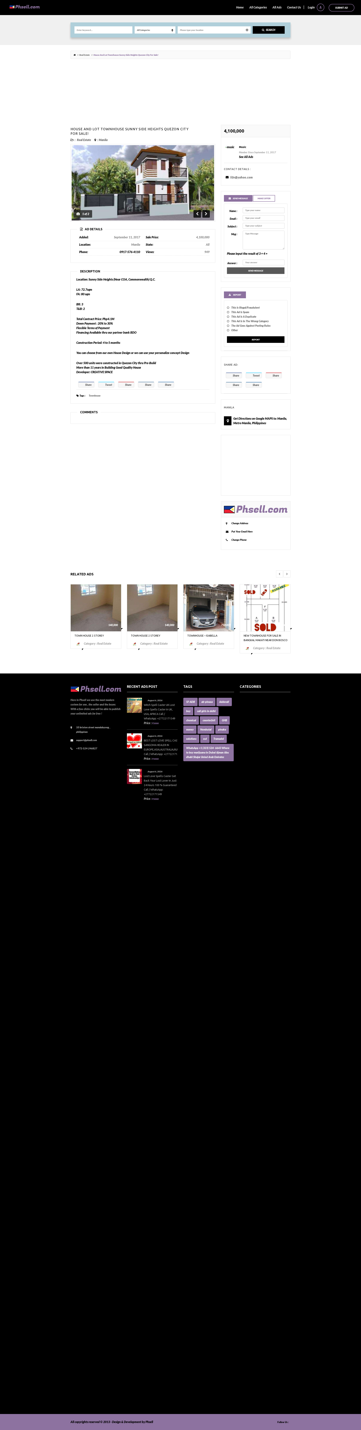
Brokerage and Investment (257, 862)
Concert (245, 948)
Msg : (234, 234)
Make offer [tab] (264, 198)
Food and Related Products (257, 1021)
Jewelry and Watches (253, 1111)
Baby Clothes (248, 795)
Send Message (255, 270)
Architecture (248, 763)
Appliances (247, 758)
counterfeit (209, 720)
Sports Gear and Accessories (257, 1346)
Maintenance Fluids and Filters (259, 1138)
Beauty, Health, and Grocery (257, 817)
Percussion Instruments (254, 1256)
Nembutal (206, 729)
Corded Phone (249, 962)
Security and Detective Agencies (260, 1319)
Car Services (247, 885)
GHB (224, 720)
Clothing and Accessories (255, 921)
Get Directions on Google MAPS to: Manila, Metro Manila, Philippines (260, 421)
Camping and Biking (252, 880)
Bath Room (247, 813)
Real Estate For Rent (252, 1287)
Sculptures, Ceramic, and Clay (258, 1314)
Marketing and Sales (253, 1147)
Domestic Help (249, 980)
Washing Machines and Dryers (259, 1400)
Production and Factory (254, 1274)
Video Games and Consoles (256, 1396)
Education (246, 989)
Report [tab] (237, 294)
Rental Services (249, 1301)
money (190, 729)
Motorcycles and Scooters (256, 1183)
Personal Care (248, 1265)
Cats (242, 903)
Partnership (247, 1242)
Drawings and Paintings (255, 984)
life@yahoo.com (241, 177)
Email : (233, 218)
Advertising (247, 740)
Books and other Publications (258, 849)
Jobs (242, 1115)
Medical (245, 1156)
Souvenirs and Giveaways (256, 1337)
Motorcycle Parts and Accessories (261, 1179)
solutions (191, 738)
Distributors (247, 971)
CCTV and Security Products (257, 908)
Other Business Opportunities (259, 1233)
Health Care (247, 1039)
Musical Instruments (253, 1197)
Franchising (247, 1025)
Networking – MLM (252, 1201)
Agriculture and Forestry (255, 749)
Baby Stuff (246, 799)
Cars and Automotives (254, 890)
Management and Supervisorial (259, 1143)
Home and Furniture (252, 1043)
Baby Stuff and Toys (252, 804)
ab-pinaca (207, 701)
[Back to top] (348, 1406)
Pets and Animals (251, 1269)
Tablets (244, 1355)
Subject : (232, 226)
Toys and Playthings (252, 1369)
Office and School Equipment (258, 1219)
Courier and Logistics (253, 966)
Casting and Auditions (254, 899)
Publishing (246, 1278)
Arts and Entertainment (255, 772)
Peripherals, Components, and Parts (262, 1260)
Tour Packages (249, 1364)
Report (256, 339)
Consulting (246, 953)
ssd (205, 738)
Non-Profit (246, 1210)
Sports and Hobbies (252, 1341)
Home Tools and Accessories (257, 1048)
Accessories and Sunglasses (257, 722)
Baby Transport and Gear (255, 808)
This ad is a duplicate (243, 316)
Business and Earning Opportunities (262, 867)
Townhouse (94, 395)
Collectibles (247, 926)
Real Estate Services (252, 1296)
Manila (103, 140)
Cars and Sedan (249, 894)
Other (234, 330)
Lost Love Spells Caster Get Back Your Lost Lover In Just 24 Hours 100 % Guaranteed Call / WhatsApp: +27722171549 (160, 785)
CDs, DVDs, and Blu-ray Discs (258, 912)
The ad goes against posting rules (251, 325)
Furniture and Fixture (253, 1030)
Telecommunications (253, 1359)
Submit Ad (341, 7)
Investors (245, 1106)
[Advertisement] (180, 93)
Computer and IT (250, 939)
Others (244, 1237)
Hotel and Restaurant (253, 1061)
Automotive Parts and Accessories (261, 790)
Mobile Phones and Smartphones (260, 1170)
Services (245, 1323)
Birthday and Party (252, 831)
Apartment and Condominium (259, 754)
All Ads (276, 7)
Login (311, 7)
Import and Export (251, 1084)
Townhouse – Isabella (202, 635)
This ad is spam (240, 312)
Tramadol (218, 738)
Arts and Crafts (249, 768)
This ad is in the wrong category (250, 321)
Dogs (243, 975)
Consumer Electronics (253, 957)
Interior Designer (250, 1097)
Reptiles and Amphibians (256, 1305)
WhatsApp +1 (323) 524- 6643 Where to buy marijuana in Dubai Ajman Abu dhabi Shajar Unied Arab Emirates (207, 752)
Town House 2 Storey (89, 635)
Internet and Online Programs (259, 1102)
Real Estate (84, 54)
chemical (191, 720)
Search (270, 29)
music (242, 147)
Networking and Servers (255, 1206)
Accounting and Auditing (256, 736)
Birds (243, 826)
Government (248, 1034)
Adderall (224, 701)
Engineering (247, 1002)
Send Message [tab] (240, 198)
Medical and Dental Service (257, 1161)
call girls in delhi (206, 711)
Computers (247, 944)
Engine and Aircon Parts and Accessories (265, 998)
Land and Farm (249, 1120)
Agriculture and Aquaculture (258, 745)
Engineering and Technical (256, 1007)
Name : (233, 211)
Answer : (232, 263)
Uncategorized (249, 1382)
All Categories (258, 7)
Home (240, 7)
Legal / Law (247, 1129)
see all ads (246, 157)
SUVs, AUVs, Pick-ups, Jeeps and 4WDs (264, 1350)
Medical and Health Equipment (259, 1165)
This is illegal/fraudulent (245, 307)
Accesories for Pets (251, 709)
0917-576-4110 (130, 252)
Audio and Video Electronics (257, 777)
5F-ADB (190, 701)
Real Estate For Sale (252, 1292)
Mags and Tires (249, 1134)
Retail (243, 1310)
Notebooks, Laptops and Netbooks (261, 1215)
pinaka (222, 729)
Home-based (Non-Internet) (257, 1057)
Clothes (244, 917)
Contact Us (294, 7)
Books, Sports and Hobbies (256, 853)
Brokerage (246, 858)
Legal (243, 1124)
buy (188, 711)
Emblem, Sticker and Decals (257, 993)
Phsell (149, 1422)
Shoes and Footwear (252, 1328)
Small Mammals (250, 1332)
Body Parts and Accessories (257, 844)
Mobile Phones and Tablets (256, 1174)
